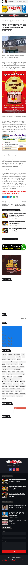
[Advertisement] (14, 296)
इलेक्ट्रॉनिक (18, 357)
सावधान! (3, 396)
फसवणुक (22, 374)
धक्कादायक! (4, 371)
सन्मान (3, 393)
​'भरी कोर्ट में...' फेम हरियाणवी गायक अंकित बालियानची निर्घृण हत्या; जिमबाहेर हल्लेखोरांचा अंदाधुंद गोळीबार (17, 494)
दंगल (17, 366)
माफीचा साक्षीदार (10, 381)
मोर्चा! (18, 384)
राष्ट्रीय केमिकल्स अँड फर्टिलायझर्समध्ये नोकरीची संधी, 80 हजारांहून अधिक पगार (17, 229)
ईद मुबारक (4, 359)
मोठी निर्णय (9, 384)
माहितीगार (16, 381)
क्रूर (12, 364)
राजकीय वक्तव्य (11, 386)
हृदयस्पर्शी (4, 398)
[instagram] (14, 469)
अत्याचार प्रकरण (17, 354)
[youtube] (20, 408)
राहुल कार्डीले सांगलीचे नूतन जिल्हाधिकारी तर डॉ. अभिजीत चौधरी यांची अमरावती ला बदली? (17, 506)
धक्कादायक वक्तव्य (17, 369)
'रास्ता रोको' (4, 354)
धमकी (9, 371)
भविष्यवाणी (20, 376)
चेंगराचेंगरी (4, 366)
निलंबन (13, 371)
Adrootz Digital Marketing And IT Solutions (13, 559)
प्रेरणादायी (17, 374)
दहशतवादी (22, 366)
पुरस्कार (12, 374)
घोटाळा (20, 364)
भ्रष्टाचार (15, 379)
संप (7, 393)
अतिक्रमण (10, 354)
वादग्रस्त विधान (12, 388)
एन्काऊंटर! (13, 359)
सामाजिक (16, 393)
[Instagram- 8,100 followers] (8, 408)
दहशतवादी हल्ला (5, 369)
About (13, 557)
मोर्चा (14, 384)
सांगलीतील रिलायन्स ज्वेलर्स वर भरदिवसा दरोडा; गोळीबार (17, 520)
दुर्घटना (11, 369)
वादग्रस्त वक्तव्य (5, 388)
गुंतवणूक (16, 364)
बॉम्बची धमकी (9, 376)
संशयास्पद (11, 393)
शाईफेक (12, 391)
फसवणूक (3, 376)
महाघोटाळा (4, 381)
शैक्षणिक (20, 391)
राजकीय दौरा (4, 386)
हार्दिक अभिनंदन (19, 396)
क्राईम (3, 364)
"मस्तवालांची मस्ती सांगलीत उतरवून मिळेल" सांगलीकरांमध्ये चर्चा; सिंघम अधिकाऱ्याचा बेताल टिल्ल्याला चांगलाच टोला (17, 514)
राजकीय (21, 384)
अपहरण (23, 354)
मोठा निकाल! (22, 381)
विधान (23, 388)
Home (3, 20)
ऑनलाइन (19, 359)
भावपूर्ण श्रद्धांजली (5, 379)
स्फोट (8, 396)
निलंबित (18, 371)
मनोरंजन (20, 379)
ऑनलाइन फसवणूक (5, 361)
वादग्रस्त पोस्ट (22, 386)
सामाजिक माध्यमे (22, 393)
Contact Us (18, 557)
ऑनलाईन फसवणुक (14, 361)
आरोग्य (13, 357)
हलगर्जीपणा (13, 396)
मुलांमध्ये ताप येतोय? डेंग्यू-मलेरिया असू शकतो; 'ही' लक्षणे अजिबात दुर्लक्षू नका (17, 487)
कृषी (24, 361)
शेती (16, 391)
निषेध (22, 371)
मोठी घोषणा (4, 384)
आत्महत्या (4, 357)
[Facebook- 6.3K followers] (8, 411)
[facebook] (10, 469)
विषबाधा (7, 391)
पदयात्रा (7, 374)
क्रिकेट (8, 364)
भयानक (15, 376)
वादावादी (18, 388)
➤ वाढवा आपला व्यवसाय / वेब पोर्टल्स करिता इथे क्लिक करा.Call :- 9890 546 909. (14, 192)
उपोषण (9, 359)
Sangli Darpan (6, 33)
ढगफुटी (9, 366)
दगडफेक (13, 366)
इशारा (23, 357)
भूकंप (11, 379)
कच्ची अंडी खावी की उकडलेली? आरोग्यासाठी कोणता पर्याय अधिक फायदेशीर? (17, 222)
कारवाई (20, 361)
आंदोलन (8, 357)
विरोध (3, 391)
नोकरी (3, 374)
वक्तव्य (17, 386)
